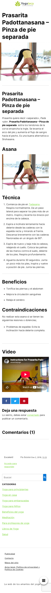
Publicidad (10, 554)
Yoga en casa (9, 495)
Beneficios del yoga (13, 512)
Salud (5, 534)
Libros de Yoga (10, 528)
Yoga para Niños (11, 506)
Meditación (8, 517)
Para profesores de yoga (15, 523)
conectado (33, 415)
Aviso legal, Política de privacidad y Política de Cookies (22, 568)
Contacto (9, 558)
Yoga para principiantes (15, 489)
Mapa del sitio (11, 563)
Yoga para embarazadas (15, 500)
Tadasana (34, 204)
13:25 (44, 457)
